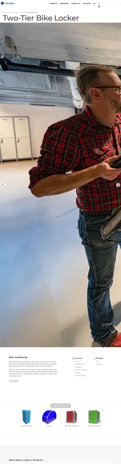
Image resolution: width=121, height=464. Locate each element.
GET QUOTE (87, 3)
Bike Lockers (20, 12)
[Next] (118, 185)
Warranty (77, 373)
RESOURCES (64, 3)
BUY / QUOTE (13, 381)
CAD (97, 361)
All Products (11, 12)
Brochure (78, 361)
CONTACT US (75, 3)
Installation (78, 367)
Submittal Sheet (80, 364)
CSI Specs (99, 364)
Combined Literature (81, 370)
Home (5, 12)
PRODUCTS (53, 3)
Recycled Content (80, 376)
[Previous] (3, 185)
